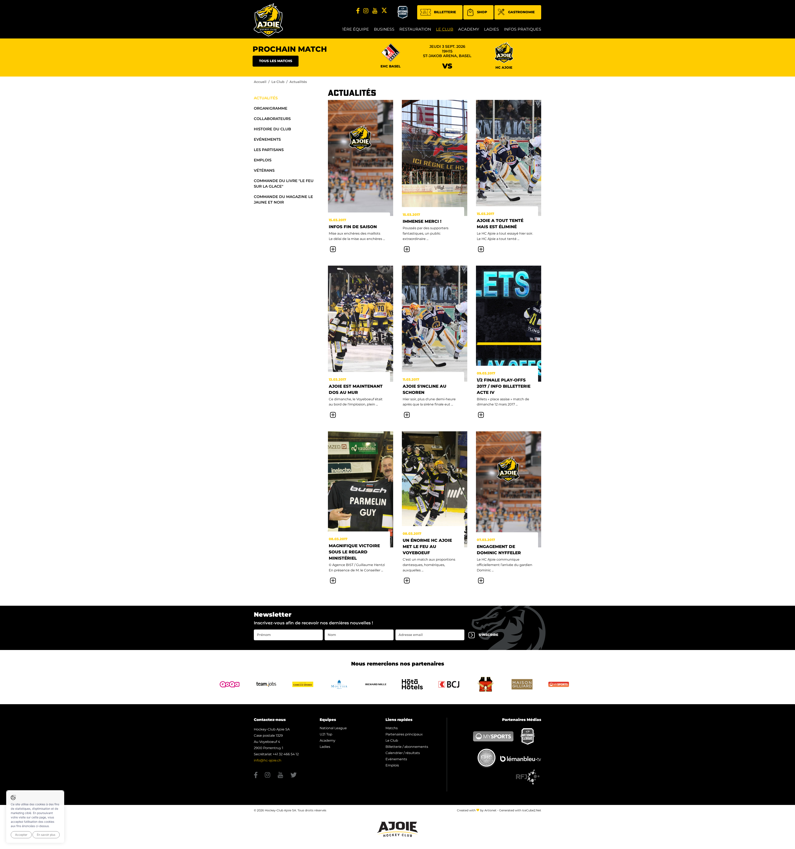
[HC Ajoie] (268, 19)
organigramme (270, 108)
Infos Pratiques (522, 29)
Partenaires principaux (404, 734)
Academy (468, 29)
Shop (482, 12)
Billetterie (445, 12)
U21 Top (326, 734)
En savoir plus (46, 834)
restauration (415, 29)
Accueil (260, 82)
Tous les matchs (275, 61)
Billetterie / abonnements (406, 747)
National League (333, 728)
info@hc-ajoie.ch (267, 760)
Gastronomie (521, 12)
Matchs (391, 728)
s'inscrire (488, 635)
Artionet (490, 810)
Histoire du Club (272, 129)
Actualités (266, 98)
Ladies (491, 29)
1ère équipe (355, 29)
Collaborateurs (272, 118)
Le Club (444, 29)
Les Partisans (269, 149)
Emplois (262, 160)
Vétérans (264, 170)
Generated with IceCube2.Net (520, 810)
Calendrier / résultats (402, 753)
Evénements (267, 139)
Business (384, 29)
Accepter (21, 834)
